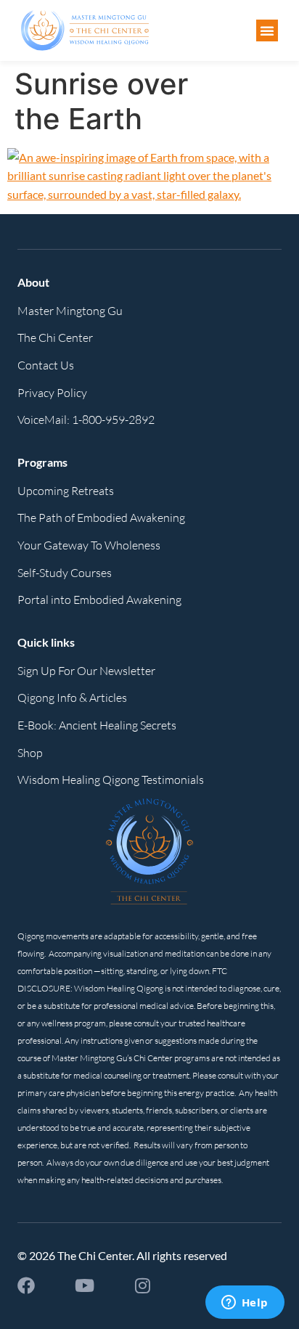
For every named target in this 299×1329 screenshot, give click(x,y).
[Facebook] (26, 1285)
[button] (267, 30)
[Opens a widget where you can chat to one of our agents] (244, 1303)
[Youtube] (84, 1285)
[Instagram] (142, 1285)
